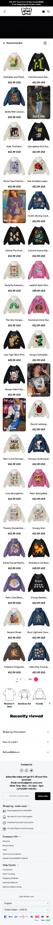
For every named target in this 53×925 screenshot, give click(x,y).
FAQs (5, 850)
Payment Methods (10, 883)
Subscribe (43, 796)
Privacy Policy (8, 846)
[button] (5, 11)
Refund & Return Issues (12, 887)
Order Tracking (9, 874)
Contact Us (7, 870)
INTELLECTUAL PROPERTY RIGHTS (15, 858)
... (25, 679)
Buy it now (39, 116)
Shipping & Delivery (10, 878)
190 (30, 679)
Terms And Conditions (12, 854)
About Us (6, 841)
